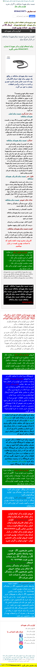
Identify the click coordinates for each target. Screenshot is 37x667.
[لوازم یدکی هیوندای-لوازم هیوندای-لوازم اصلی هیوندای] (18, 1)
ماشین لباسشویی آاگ (26, 583)
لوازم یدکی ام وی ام (29, 640)
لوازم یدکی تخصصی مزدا (16, 461)
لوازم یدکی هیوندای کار (10, 659)
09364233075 (16, 665)
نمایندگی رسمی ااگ (29, 643)
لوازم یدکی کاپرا (20, 498)
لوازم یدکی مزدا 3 (16, 379)
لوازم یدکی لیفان (20, 519)
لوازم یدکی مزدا (21, 470)
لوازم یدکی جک (20, 6)
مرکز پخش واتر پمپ (29, 637)
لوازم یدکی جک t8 (30, 628)
